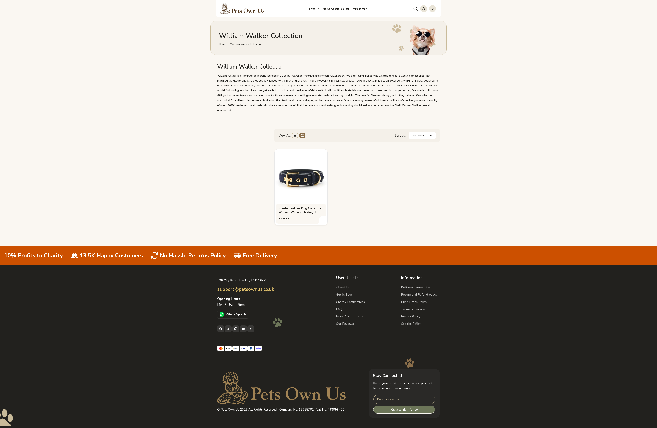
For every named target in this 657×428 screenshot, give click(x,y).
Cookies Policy (411, 324)
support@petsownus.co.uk (245, 289)
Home (222, 44)
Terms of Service (413, 309)
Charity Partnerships (350, 302)
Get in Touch (345, 295)
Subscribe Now (404, 409)
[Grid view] (302, 135)
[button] (415, 8)
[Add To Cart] (323, 220)
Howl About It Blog (350, 316)
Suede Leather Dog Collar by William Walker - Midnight (299, 210)
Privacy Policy (410, 316)
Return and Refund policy (419, 295)
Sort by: (400, 135)
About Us (343, 287)
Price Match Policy (414, 302)
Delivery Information (415, 287)
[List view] (295, 135)
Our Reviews (345, 324)
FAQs (339, 309)
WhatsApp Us (236, 314)
